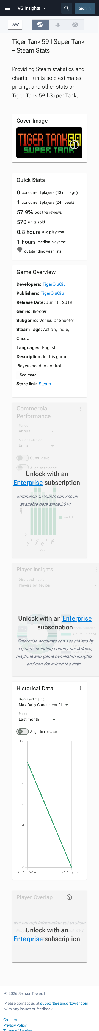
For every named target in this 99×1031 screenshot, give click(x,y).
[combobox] (43, 705)
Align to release (43, 731)
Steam (45, 383)
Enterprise (28, 482)
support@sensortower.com (64, 1003)
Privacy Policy (15, 1025)
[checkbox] (40, 24)
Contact (10, 1020)
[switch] (22, 731)
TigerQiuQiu (54, 284)
